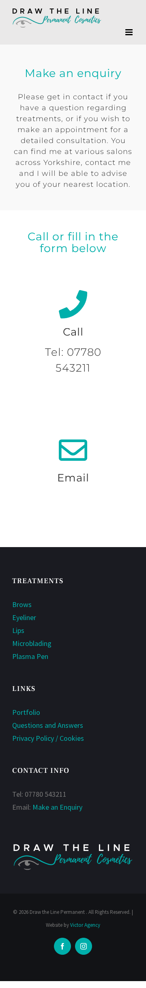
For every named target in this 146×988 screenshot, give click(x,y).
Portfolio (26, 712)
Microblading (32, 643)
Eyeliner (24, 617)
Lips (18, 630)
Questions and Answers (47, 725)
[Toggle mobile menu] (129, 32)
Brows (22, 604)
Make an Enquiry (57, 807)
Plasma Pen (30, 656)
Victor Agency (85, 925)
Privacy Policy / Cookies (48, 738)
